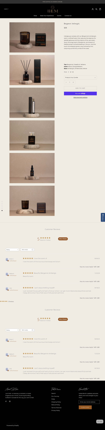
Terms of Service (56, 407)
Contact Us (68, 15)
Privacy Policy (55, 410)
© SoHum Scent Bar (12, 423)
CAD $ (5, 9)
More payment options (80, 97)
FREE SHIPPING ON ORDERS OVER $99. (52, 1)
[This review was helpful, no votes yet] (95, 267)
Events (59, 15)
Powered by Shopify (13, 425)
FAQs (53, 399)
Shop (35, 15)
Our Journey (55, 396)
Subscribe (85, 407)
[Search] (96, 9)
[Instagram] (9, 401)
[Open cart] (100, 9)
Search (53, 393)
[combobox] (12, 249)
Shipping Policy (56, 402)
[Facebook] (6, 401)
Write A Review (63, 239)
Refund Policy (55, 405)
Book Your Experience (47, 15)
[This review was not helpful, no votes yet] (98, 267)
